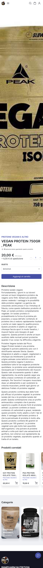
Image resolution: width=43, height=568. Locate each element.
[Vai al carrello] (34, 3)
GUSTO (4, 264)
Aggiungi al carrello (21, 276)
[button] (3, 120)
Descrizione (8, 286)
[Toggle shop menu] (8, 3)
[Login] (39, 3)
